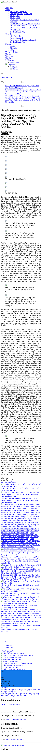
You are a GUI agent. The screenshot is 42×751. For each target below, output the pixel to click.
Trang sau (8, 645)
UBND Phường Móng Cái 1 (11, 704)
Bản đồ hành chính (7, 651)
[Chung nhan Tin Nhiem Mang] (12, 745)
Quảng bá (4, 687)
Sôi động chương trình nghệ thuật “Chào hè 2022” (23, 90)
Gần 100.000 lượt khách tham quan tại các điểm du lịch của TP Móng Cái (22, 87)
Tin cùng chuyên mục (8, 482)
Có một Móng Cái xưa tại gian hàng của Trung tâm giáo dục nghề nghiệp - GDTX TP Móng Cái (22, 97)
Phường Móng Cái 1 (6, 77)
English (14, 67)
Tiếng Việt (11, 64)
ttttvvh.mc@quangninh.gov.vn (16, 739)
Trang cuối (9, 647)
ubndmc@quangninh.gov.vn (16, 719)
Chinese (15, 69)
